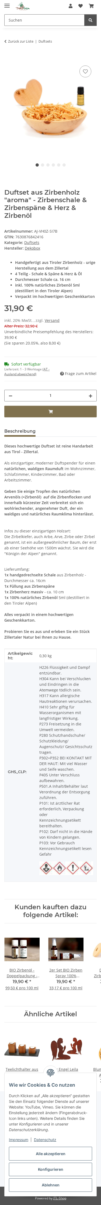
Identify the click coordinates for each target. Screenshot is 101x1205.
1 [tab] (37, 165)
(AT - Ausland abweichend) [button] (27, 371)
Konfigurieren (50, 1169)
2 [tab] (42, 165)
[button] (70, 6)
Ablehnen (51, 1185)
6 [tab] (64, 165)
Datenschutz (45, 1139)
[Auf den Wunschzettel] (85, 71)
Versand (52, 320)
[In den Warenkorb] (8, 58)
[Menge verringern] (10, 395)
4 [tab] (53, 165)
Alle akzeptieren (50, 1153)
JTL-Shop (59, 1198)
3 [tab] (48, 165)
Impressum (18, 1139)
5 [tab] (58, 165)
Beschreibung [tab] (20, 431)
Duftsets (31, 242)
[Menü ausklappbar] (7, 3)
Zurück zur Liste (20, 41)
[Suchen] (90, 20)
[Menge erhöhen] (90, 395)
